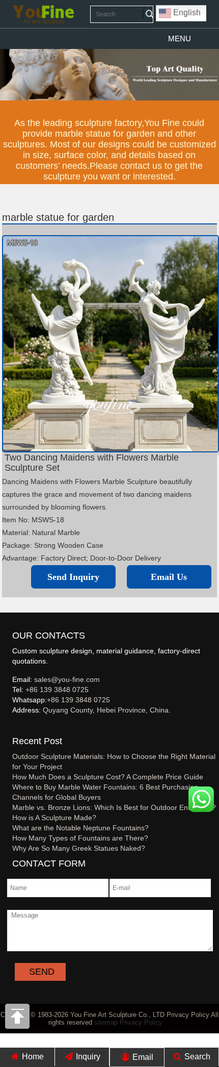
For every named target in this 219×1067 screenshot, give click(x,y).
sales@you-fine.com (67, 679)
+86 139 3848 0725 (57, 689)
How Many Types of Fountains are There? (80, 838)
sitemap (106, 1022)
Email (141, 1057)
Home (32, 1056)
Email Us (169, 577)
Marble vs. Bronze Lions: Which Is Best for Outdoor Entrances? (114, 807)
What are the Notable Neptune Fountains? (80, 828)
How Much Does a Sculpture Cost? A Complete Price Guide (107, 777)
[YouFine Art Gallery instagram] (15, 727)
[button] (179, 39)
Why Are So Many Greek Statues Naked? (78, 848)
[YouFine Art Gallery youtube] (13, 727)
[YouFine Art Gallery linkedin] (17, 727)
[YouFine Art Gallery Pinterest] (19, 727)
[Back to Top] (18, 1019)
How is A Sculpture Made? (54, 818)
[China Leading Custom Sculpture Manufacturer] (43, 14)
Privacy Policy (141, 1022)
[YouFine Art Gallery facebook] (11, 727)
